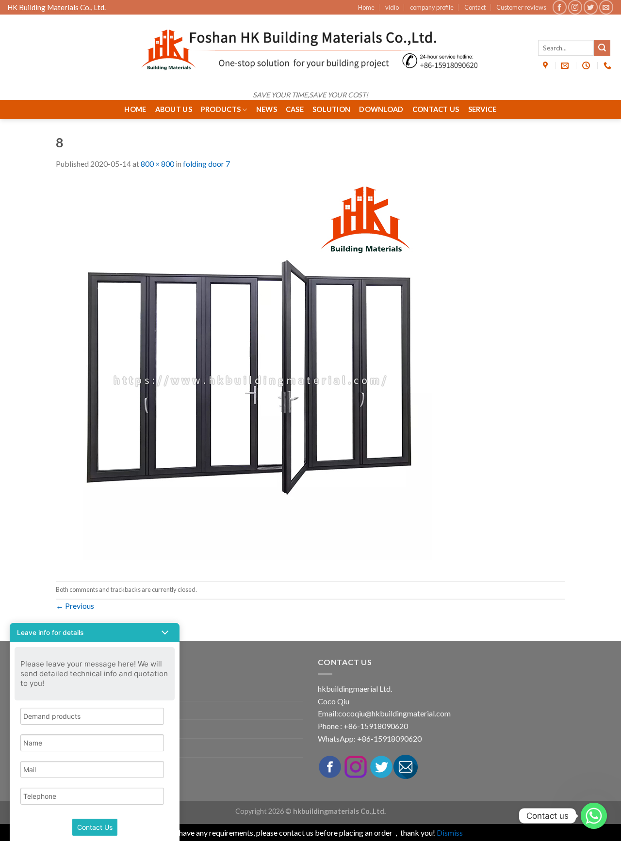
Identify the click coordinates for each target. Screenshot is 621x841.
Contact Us (435, 109)
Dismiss (450, 832)
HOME (135, 109)
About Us (173, 109)
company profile (432, 7)
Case (295, 109)
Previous (75, 605)
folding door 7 (206, 163)
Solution (331, 109)
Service (482, 109)
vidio (392, 7)
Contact (475, 7)
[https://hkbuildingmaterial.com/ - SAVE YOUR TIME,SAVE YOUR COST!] (310, 50)
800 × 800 (157, 163)
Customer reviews (521, 7)
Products (221, 109)
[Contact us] (594, 816)
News (266, 109)
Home (366, 7)
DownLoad (381, 109)
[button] (95, 632)
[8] (250, 374)
